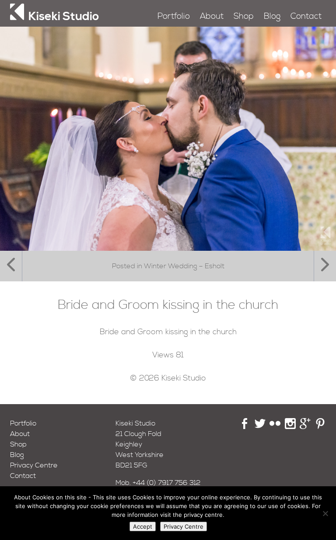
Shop (244, 16)
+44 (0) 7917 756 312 (167, 482)
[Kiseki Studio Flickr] (275, 426)
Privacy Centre (34, 465)
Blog (272, 16)
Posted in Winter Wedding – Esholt (168, 266)
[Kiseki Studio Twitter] (260, 426)
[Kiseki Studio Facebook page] (244, 426)
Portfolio (174, 16)
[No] (325, 513)
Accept (142, 526)
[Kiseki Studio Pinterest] (320, 426)
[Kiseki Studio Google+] (305, 426)
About (212, 16)
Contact (306, 16)
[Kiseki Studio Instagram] (290, 426)
